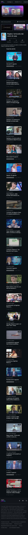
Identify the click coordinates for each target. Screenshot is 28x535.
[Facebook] (19, 500)
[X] (26, 500)
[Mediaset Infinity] (2, 2)
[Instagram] (23, 500)
